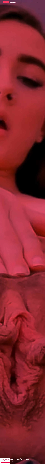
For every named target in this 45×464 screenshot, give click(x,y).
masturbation (17, 461)
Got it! (5, 462)
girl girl (5, 2)
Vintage (21, 461)
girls (13, 461)
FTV (11, 461)
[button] (35, 2)
